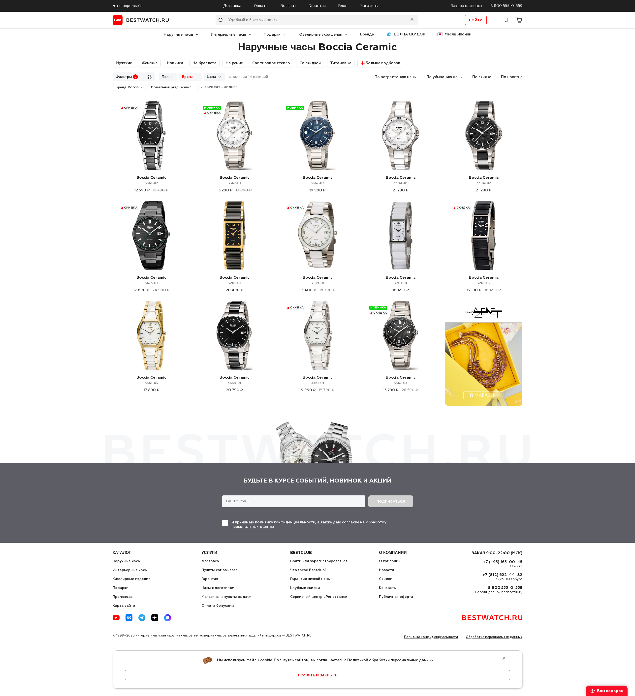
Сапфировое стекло (271, 63)
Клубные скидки (305, 588)
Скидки (385, 579)
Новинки (175, 63)
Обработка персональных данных (494, 637)
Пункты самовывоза (219, 570)
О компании (390, 561)
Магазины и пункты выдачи (226, 597)
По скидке (481, 77)
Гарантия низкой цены (310, 579)
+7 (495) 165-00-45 (502, 562)
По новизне (511, 77)
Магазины (368, 6)
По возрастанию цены (395, 77)
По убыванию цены (444, 77)
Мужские (124, 63)
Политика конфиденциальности (431, 637)
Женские (149, 63)
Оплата (261, 6)
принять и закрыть (317, 675)
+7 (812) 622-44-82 (502, 575)
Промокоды (123, 597)
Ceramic (151, 180)
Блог (342, 6)
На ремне (234, 63)
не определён (130, 6)
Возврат (288, 6)
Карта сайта (124, 605)
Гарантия (317, 6)
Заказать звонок (466, 6)
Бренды (367, 34)
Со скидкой (310, 63)
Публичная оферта (396, 597)
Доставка (232, 6)
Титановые (340, 63)
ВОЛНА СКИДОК (409, 34)
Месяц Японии (458, 34)
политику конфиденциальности (285, 522)
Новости (386, 570)
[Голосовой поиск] (412, 20)
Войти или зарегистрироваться (319, 561)
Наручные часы (178, 34)
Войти (475, 20)
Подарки (272, 34)
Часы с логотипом (217, 588)
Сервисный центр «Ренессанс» (318, 597)
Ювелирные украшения (320, 34)
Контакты (388, 588)
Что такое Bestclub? (308, 570)
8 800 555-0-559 (506, 6)
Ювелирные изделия (131, 579)
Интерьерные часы (228, 34)
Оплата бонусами (217, 605)
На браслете (204, 63)
